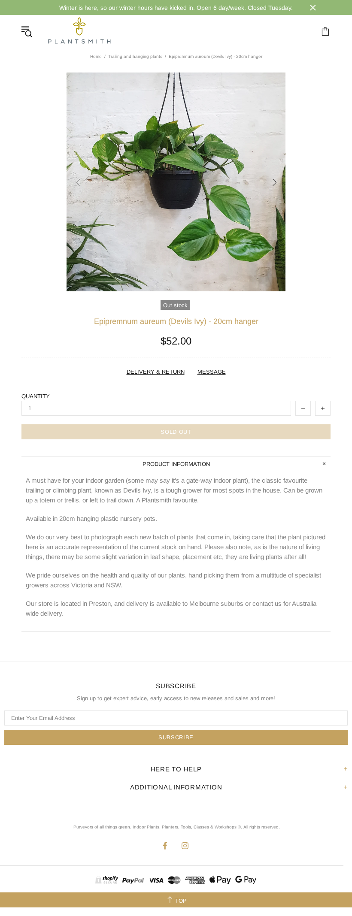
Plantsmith (79, 31)
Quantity (35, 396)
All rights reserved (261, 827)
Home (96, 56)
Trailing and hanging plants (135, 56)
